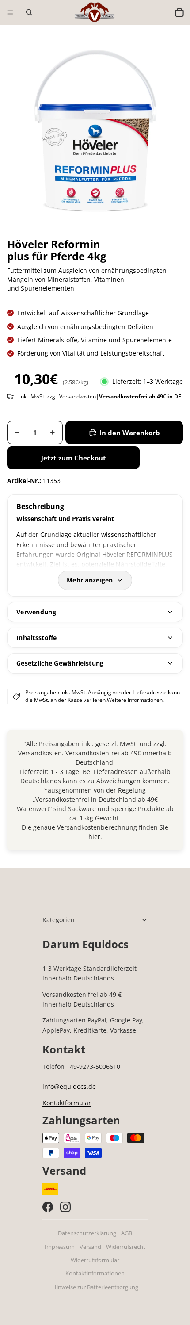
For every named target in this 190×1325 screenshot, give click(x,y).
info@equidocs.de (69, 1086)
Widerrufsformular (95, 1260)
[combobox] (160, 12)
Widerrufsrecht (125, 1247)
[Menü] (10, 12)
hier (94, 836)
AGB (126, 1233)
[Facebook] (47, 1207)
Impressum (60, 1247)
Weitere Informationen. (135, 700)
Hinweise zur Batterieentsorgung (95, 1287)
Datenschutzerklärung (87, 1233)
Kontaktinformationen (95, 1273)
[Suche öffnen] (29, 12)
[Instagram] (65, 1207)
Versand (90, 1247)
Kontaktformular (66, 1103)
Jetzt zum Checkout (73, 457)
